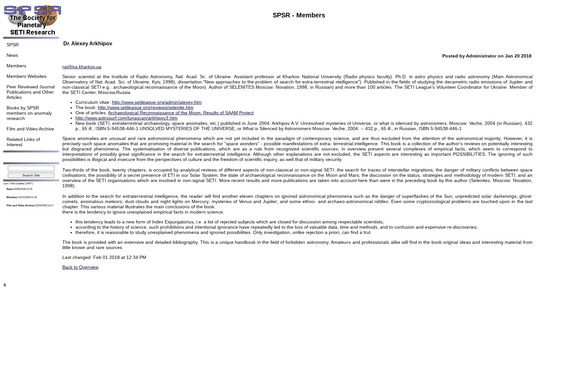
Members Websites (27, 76)
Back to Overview (80, 267)
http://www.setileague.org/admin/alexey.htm (157, 102)
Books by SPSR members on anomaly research (29, 113)
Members (16, 65)
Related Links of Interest (23, 142)
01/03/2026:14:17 (30, 205)
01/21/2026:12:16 (22, 197)
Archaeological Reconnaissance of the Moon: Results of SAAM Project (181, 112)
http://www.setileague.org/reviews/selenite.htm (146, 107)
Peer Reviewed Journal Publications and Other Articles (31, 92)
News (12, 55)
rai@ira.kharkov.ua (81, 66)
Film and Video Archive (30, 128)
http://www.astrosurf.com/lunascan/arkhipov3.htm (126, 118)
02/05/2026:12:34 (19, 189)
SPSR (13, 44)
